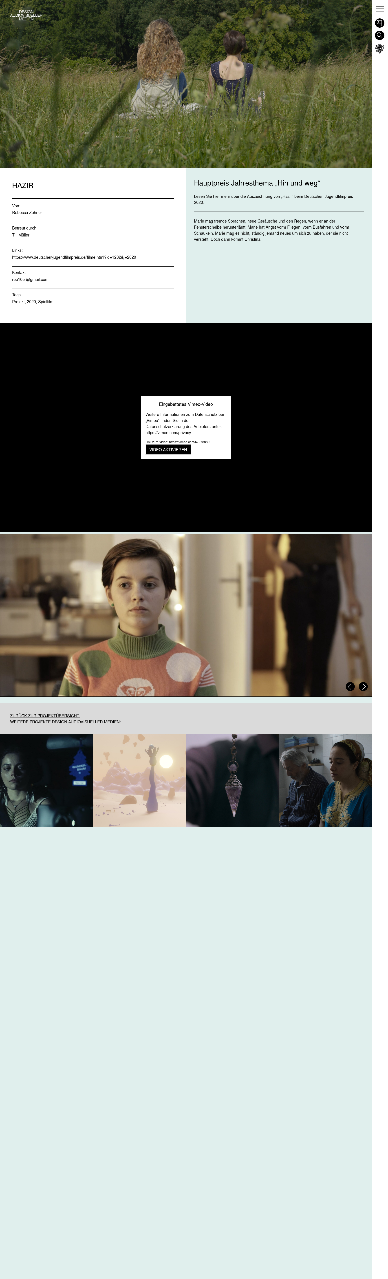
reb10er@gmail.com (30, 279)
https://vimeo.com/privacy (168, 432)
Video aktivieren (168, 450)
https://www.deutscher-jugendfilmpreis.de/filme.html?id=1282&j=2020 (74, 257)
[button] (379, 21)
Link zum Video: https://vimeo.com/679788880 (178, 442)
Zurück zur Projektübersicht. (45, 716)
